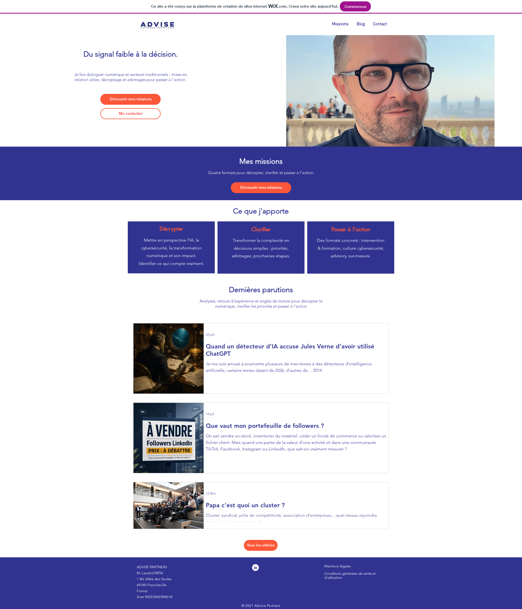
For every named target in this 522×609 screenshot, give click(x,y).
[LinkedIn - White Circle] (255, 567)
